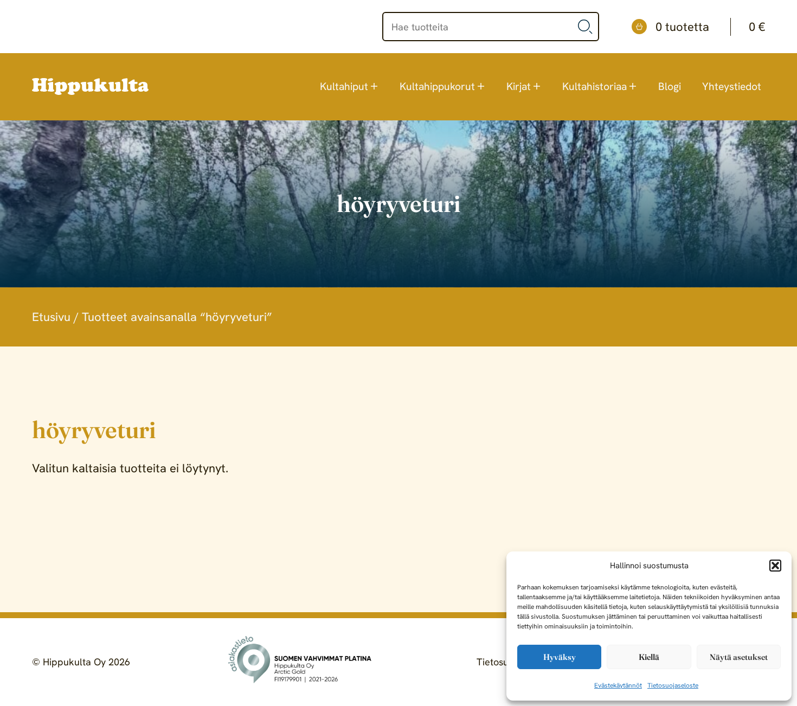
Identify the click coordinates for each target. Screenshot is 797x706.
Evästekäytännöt (618, 685)
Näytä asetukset (739, 657)
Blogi (669, 86)
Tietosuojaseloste (672, 685)
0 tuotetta (710, 27)
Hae (585, 26)
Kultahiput (344, 86)
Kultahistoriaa (594, 86)
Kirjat (518, 86)
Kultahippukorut (437, 86)
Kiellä (649, 657)
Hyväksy (559, 657)
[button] (775, 565)
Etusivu (51, 317)
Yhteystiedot (731, 86)
